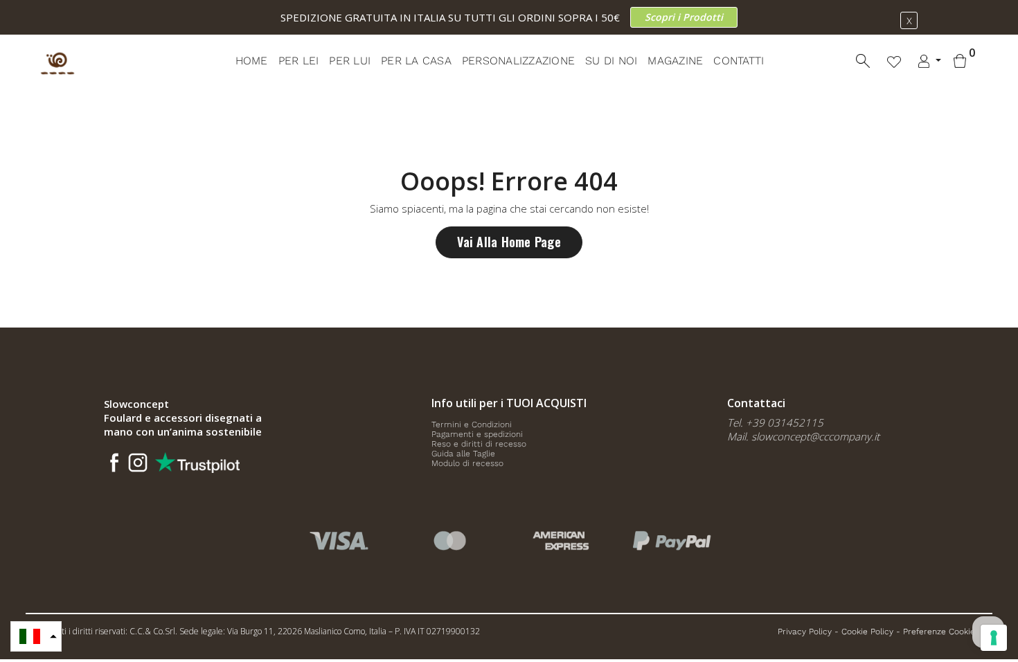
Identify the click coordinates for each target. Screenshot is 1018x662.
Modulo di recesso (467, 463)
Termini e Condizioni (471, 424)
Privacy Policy (805, 631)
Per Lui (349, 60)
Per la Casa (416, 60)
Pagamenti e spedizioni (477, 434)
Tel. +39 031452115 (775, 422)
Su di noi (611, 60)
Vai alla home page (509, 242)
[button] (36, 636)
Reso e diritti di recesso (478, 444)
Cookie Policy (867, 631)
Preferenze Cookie (939, 631)
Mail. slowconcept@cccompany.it (803, 436)
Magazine (675, 60)
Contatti (738, 60)
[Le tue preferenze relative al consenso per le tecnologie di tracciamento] (994, 638)
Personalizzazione (518, 60)
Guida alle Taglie (463, 453)
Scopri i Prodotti (684, 17)
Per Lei (298, 60)
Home (251, 60)
